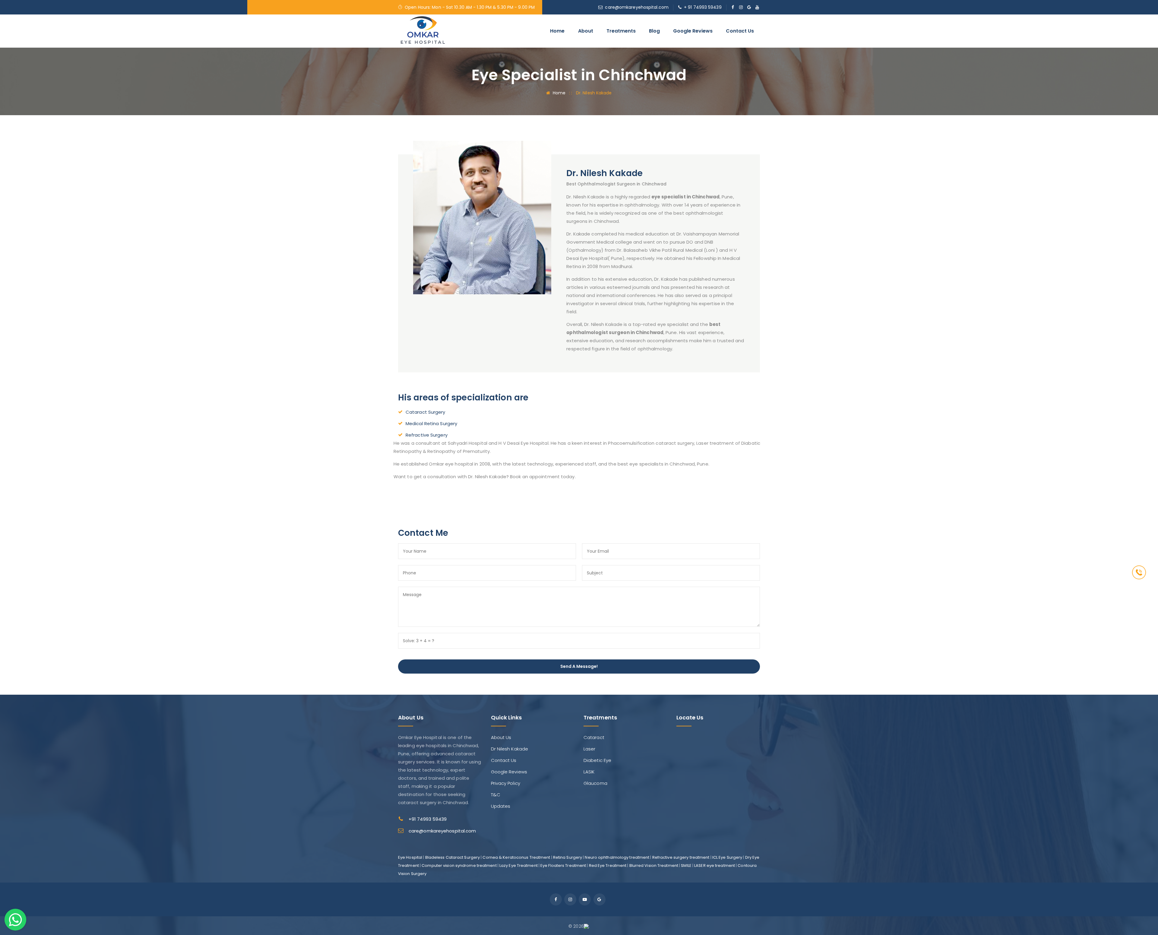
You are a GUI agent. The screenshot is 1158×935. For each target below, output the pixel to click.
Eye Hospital (410, 857)
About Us (501, 737)
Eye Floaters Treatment (563, 865)
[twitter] (741, 7)
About (585, 30)
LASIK (589, 772)
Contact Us (740, 30)
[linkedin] (757, 7)
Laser (590, 749)
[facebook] (733, 7)
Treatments (621, 30)
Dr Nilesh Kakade (509, 749)
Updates (501, 806)
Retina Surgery (567, 857)
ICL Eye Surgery (727, 857)
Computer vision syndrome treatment (459, 865)
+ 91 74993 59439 (703, 7)
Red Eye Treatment (608, 865)
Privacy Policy (505, 783)
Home (557, 30)
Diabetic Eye (597, 760)
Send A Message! (579, 666)
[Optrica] (422, 30)
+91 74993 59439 (428, 819)
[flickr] (749, 7)
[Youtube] (585, 899)
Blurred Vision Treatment (653, 865)
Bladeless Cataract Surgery (452, 857)
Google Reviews (693, 30)
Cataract (594, 737)
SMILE (686, 865)
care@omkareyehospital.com (637, 7)
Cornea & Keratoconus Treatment (516, 857)
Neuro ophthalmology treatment (617, 857)
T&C (495, 794)
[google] (599, 899)
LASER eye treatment (714, 865)
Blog (654, 30)
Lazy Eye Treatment (518, 865)
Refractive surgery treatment (681, 857)
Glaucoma (595, 783)
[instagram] (570, 899)
